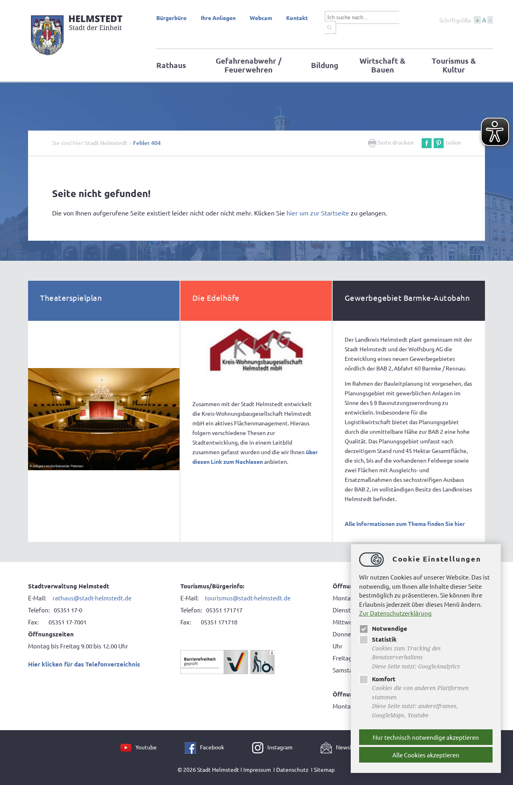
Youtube (146, 747)
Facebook (212, 747)
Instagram (280, 747)
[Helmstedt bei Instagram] (259, 747)
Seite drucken (395, 142)
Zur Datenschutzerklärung (395, 613)
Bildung (324, 65)
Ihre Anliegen (218, 17)
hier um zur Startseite (318, 213)
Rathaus (171, 65)
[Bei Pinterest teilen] (439, 142)
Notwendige (389, 628)
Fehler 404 (147, 143)
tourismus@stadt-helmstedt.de (248, 598)
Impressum (257, 769)
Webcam (261, 17)
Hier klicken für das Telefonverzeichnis (84, 664)
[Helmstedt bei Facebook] (192, 747)
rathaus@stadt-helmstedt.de (92, 598)
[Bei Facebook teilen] (427, 142)
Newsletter (350, 747)
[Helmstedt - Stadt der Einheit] (78, 57)
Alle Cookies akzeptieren (425, 755)
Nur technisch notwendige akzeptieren (426, 737)
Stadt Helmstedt (106, 143)
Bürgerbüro (171, 17)
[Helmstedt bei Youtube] (127, 747)
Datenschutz (292, 769)
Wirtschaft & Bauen (382, 65)
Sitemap (324, 769)
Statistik (384, 639)
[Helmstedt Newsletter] (328, 747)
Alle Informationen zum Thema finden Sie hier (405, 523)
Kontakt (297, 17)
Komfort (384, 679)
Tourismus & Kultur (454, 65)
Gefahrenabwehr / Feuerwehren (248, 65)
